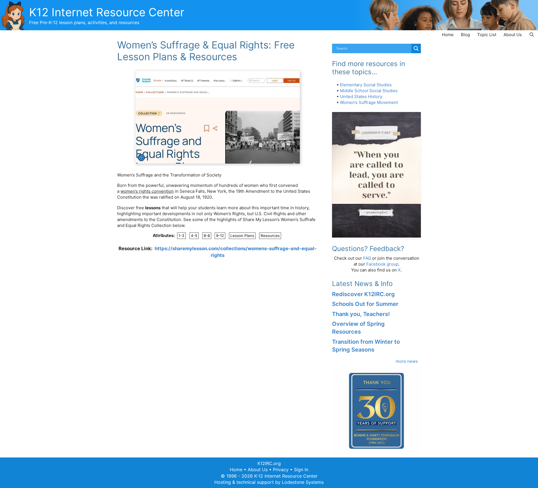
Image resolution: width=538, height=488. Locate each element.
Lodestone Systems (303, 482)
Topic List (486, 34)
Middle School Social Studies (369, 90)
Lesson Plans (242, 235)
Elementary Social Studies (366, 84)
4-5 (194, 235)
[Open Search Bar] (531, 34)
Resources (270, 235)
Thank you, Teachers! (361, 314)
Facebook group (382, 264)
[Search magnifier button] (416, 48)
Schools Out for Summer (365, 304)
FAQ (367, 258)
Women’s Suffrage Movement (369, 102)
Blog (465, 34)
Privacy (281, 469)
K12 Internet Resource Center (106, 12)
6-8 (207, 235)
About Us (513, 34)
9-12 (220, 235)
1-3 (181, 235)
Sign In (301, 469)
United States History (361, 96)
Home (448, 34)
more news (407, 361)
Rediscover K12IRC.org (363, 294)
